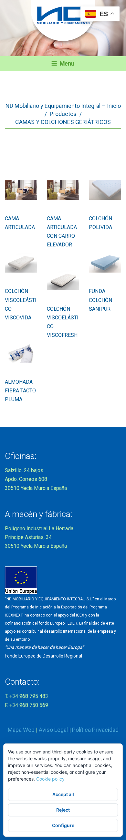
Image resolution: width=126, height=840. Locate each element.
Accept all (63, 794)
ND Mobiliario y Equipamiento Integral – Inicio (63, 105)
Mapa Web (21, 729)
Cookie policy (50, 779)
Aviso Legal (53, 729)
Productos (63, 113)
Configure (63, 825)
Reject (63, 810)
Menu (67, 63)
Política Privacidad (95, 729)
